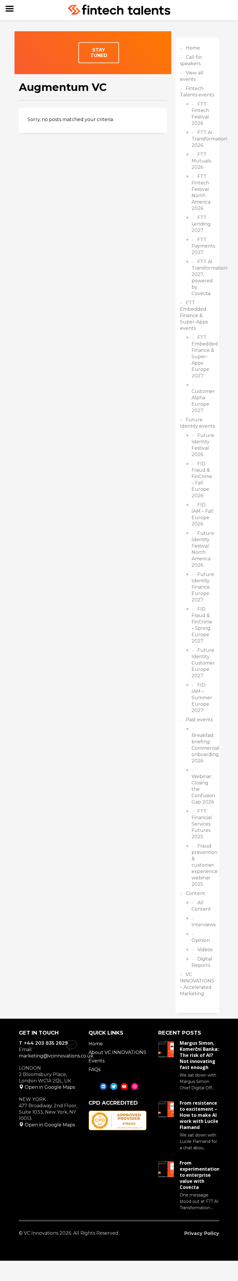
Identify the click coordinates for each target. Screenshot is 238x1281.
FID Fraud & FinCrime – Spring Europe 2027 (202, 625)
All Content (201, 906)
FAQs (94, 1069)
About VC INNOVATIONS (117, 1052)
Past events (199, 719)
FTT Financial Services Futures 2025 (202, 823)
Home (193, 48)
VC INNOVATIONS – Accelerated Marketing (197, 984)
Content (195, 893)
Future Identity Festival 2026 (203, 445)
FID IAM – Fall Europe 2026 (203, 514)
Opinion (201, 940)
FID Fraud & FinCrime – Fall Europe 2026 (202, 479)
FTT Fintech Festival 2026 (200, 113)
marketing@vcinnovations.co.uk (56, 1056)
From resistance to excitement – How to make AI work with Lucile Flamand (199, 1115)
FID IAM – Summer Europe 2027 (202, 697)
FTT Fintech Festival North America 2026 (201, 192)
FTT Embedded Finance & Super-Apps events (194, 315)
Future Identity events (197, 423)
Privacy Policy (201, 1233)
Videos (204, 949)
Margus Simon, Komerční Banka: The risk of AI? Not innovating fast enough (199, 1055)
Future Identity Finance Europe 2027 (203, 587)
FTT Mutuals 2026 (201, 161)
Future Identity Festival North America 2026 (203, 549)
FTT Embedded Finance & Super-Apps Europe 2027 (203, 356)
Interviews (203, 924)
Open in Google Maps (49, 1087)
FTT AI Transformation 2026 (203, 139)
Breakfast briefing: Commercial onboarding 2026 (203, 748)
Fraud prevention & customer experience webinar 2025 (203, 865)
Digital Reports (202, 962)
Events (96, 1061)
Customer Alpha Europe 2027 (203, 401)
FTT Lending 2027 (201, 224)
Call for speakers (191, 60)
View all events (191, 76)
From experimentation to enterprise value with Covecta (200, 1175)
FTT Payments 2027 (203, 246)
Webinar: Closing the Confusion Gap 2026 (203, 789)
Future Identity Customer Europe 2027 (203, 662)
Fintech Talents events (197, 92)
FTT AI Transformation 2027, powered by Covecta (203, 277)
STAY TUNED (98, 52)
